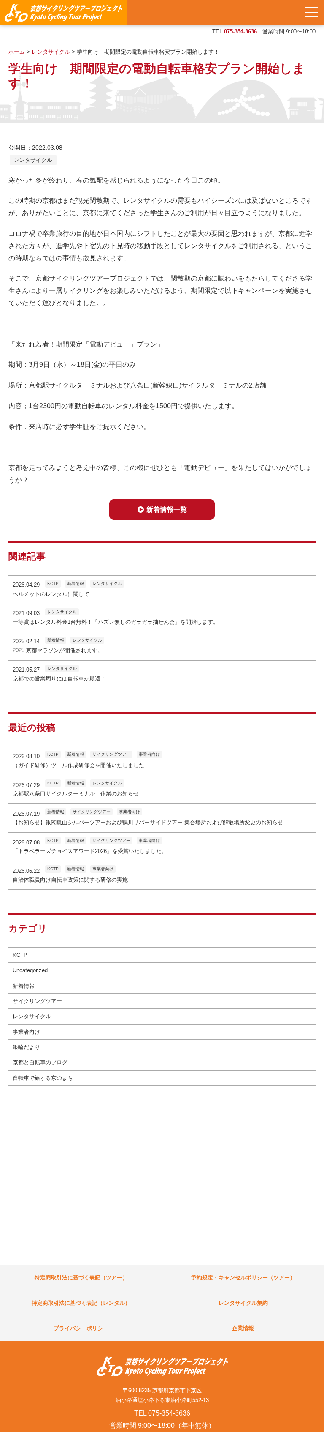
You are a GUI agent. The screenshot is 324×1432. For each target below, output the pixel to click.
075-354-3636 (240, 31)
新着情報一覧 (166, 509)
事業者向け (26, 1032)
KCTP (20, 955)
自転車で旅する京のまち (43, 1078)
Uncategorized (30, 970)
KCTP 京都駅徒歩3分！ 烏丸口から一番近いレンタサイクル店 (63, 12)
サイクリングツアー (37, 1001)
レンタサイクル (33, 160)
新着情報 (24, 986)
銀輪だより (26, 1047)
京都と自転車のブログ (40, 1062)
